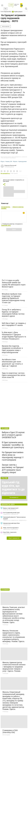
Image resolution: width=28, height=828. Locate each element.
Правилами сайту (6, 225)
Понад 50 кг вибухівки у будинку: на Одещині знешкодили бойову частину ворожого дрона (13, 313)
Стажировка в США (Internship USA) (10, 731)
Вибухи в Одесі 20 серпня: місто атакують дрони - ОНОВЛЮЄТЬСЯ (13, 435)
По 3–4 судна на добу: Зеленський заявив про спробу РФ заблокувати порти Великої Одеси (13, 283)
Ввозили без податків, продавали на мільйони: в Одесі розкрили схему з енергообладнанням (12, 349)
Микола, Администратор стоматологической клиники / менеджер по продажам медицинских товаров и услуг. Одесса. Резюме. (13, 666)
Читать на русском (5, 26)
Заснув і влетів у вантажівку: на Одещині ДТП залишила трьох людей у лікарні (12, 469)
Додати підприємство (14, 538)
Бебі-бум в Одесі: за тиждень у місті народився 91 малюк (14, 324)
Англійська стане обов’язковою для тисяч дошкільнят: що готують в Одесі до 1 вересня (12, 362)
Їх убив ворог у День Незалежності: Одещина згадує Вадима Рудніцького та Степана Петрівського (14, 335)
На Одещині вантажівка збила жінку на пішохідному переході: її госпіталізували (12, 456)
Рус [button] (6, 8)
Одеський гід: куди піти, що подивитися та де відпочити (13, 487)
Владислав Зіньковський (10, 165)
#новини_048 (8, 161)
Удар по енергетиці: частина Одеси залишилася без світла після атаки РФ (13, 375)
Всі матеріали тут (14, 497)
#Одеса (3, 161)
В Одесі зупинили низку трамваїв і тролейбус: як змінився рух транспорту (13, 445)
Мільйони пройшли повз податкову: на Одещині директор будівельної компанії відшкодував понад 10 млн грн (13, 298)
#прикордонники (22, 161)
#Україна (15, 161)
